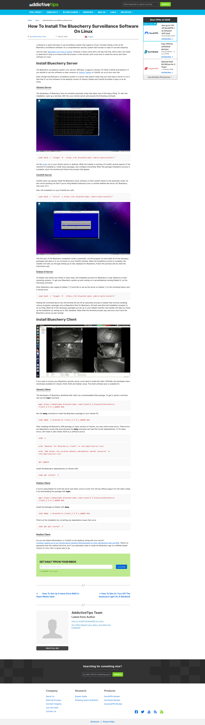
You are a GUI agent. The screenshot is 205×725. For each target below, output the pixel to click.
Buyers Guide (81, 696)
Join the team (52, 708)
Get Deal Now (166, 39)
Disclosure (95, 722)
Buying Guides (70, 12)
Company (52, 690)
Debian (88, 72)
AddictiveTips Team (39, 36)
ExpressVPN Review (113, 704)
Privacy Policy (108, 722)
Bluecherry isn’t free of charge (60, 52)
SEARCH (165, 4)
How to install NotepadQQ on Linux (88, 621)
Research (80, 690)
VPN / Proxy (35, 12)
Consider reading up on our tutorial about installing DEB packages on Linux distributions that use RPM (77, 543)
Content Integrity (54, 704)
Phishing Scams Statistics (86, 700)
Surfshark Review (112, 700)
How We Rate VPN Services (159, 77)
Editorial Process (53, 700)
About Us (50, 696)
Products (109, 690)
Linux (113, 12)
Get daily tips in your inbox (58, 561)
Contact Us (51, 711)
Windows (88, 12)
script (44, 164)
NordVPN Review (112, 696)
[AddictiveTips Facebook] (136, 712)
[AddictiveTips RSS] (155, 712)
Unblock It (52, 12)
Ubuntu (82, 72)
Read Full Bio (52, 648)
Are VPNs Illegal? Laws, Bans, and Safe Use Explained (91, 626)
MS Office (126, 12)
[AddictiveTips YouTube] (149, 712)
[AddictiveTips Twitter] (142, 712)
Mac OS (101, 12)
